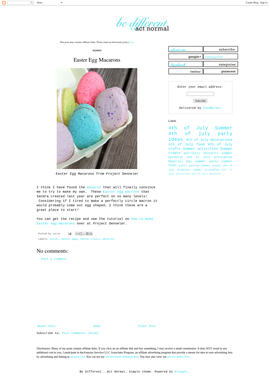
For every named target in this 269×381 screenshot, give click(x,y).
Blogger (181, 371)
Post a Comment (54, 259)
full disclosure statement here (122, 356)
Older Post (147, 326)
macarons (108, 238)
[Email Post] (70, 233)
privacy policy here (178, 356)
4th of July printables (209, 157)
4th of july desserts (206, 174)
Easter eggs (69, 238)
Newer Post (47, 326)
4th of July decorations (209, 140)
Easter (54, 238)
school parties (188, 165)
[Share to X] (84, 233)
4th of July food (186, 144)
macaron (94, 187)
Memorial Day (180, 161)
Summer (223, 128)
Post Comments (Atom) (80, 333)
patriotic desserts (201, 153)
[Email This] (77, 233)
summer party (206, 161)
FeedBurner (212, 108)
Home (97, 326)
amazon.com (77, 356)
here (132, 42)
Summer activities (200, 149)
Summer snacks (211, 165)
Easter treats (90, 238)
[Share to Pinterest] (91, 233)
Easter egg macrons (121, 192)
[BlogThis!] (80, 233)
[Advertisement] (97, 292)
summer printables (206, 169)
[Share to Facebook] (87, 233)
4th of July (188, 128)
